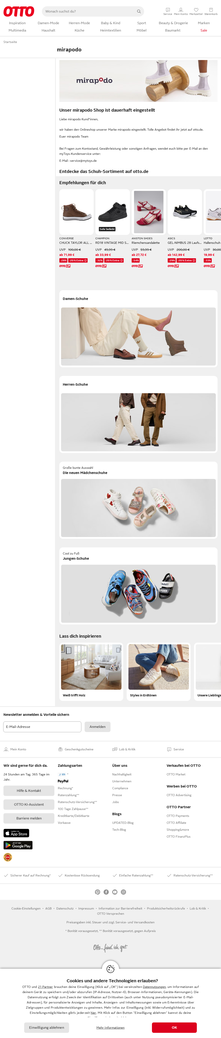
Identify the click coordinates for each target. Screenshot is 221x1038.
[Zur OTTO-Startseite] (18, 11)
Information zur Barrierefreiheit (120, 908)
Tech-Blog (119, 829)
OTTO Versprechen (110, 913)
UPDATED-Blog (123, 822)
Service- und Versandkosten (135, 922)
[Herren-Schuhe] (138, 414)
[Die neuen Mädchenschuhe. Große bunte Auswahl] (138, 500)
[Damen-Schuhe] (138, 328)
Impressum (86, 908)
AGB (48, 908)
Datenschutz (65, 908)
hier (93, 1012)
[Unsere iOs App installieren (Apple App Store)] (16, 833)
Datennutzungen (154, 987)
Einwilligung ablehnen (46, 1028)
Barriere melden (29, 818)
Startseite (10, 42)
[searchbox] (88, 11)
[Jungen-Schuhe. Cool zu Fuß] (138, 585)
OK (174, 1028)
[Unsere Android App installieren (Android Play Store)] (18, 845)
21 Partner (45, 987)
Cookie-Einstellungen (26, 908)
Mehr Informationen (110, 1027)
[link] (7, 857)
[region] (110, 1003)
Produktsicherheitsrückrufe (166, 908)
